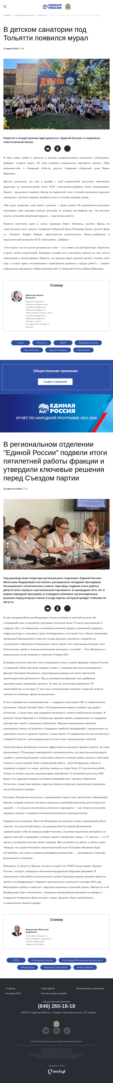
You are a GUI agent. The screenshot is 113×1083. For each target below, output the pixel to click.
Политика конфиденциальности (56, 1051)
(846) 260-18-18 (56, 1006)
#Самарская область (42, 960)
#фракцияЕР (83, 350)
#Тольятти (42, 343)
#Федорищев (27, 967)
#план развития (85, 967)
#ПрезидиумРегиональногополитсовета (82, 960)
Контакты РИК (13, 993)
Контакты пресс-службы (54, 993)
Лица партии (48, 988)
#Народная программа (55, 967)
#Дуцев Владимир (58, 350)
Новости (41, 15)
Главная (7, 15)
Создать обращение (55, 381)
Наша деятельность (24, 15)
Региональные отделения (90, 988)
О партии (10, 988)
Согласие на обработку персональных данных (56, 1057)
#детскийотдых (31, 350)
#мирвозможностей (88, 343)
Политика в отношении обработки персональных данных (57, 1054)
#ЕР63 (16, 960)
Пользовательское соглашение (57, 1049)
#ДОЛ (63, 343)
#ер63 (21, 343)
